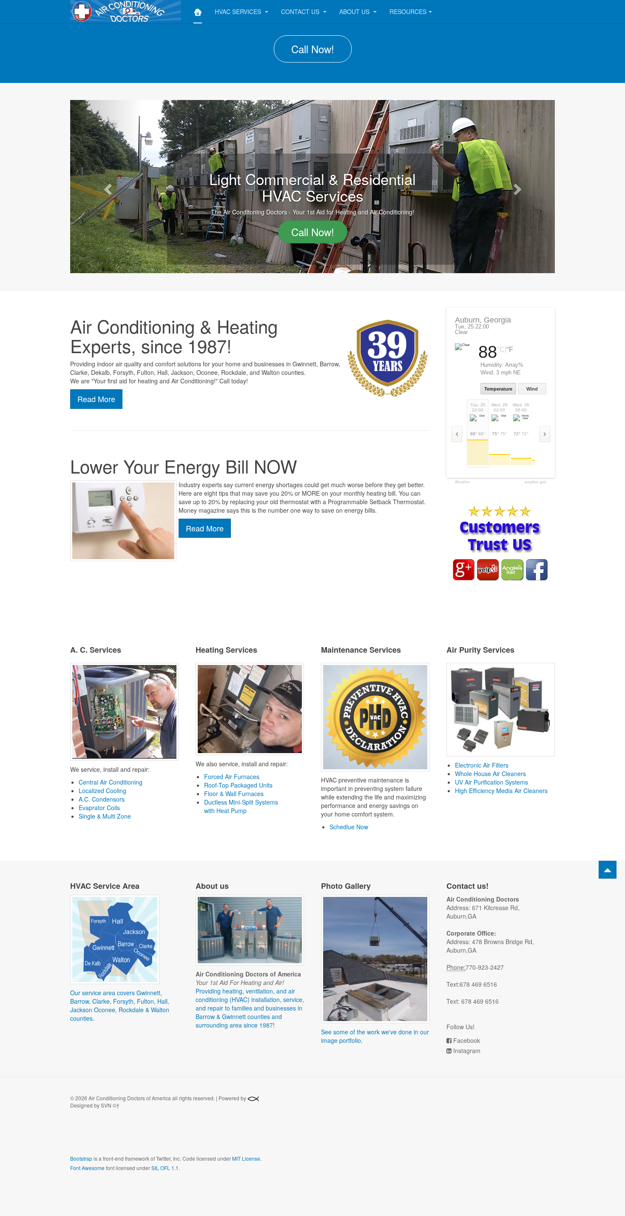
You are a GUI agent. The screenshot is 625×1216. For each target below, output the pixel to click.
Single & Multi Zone (105, 816)
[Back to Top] (607, 870)
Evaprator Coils (99, 807)
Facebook (466, 1040)
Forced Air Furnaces (231, 776)
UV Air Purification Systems (491, 782)
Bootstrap (81, 1158)
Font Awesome (87, 1167)
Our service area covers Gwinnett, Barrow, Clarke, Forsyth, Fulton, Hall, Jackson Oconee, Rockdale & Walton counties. (119, 1005)
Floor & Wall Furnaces (234, 793)
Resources (407, 11)
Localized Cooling (102, 790)
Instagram (466, 1050)
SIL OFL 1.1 (165, 1167)
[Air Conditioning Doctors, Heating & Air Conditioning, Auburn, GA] (132, 1137)
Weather (462, 482)
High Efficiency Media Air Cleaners (501, 790)
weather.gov (535, 482)
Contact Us (301, 11)
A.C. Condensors (102, 799)
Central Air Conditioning (110, 782)
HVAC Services (239, 11)
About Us (355, 11)
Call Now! (312, 48)
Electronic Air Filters (482, 765)
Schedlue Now (349, 826)
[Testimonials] (499, 543)
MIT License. (246, 1158)
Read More (96, 398)
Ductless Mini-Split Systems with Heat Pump (241, 806)
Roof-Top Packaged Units (238, 785)
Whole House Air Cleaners (490, 773)
